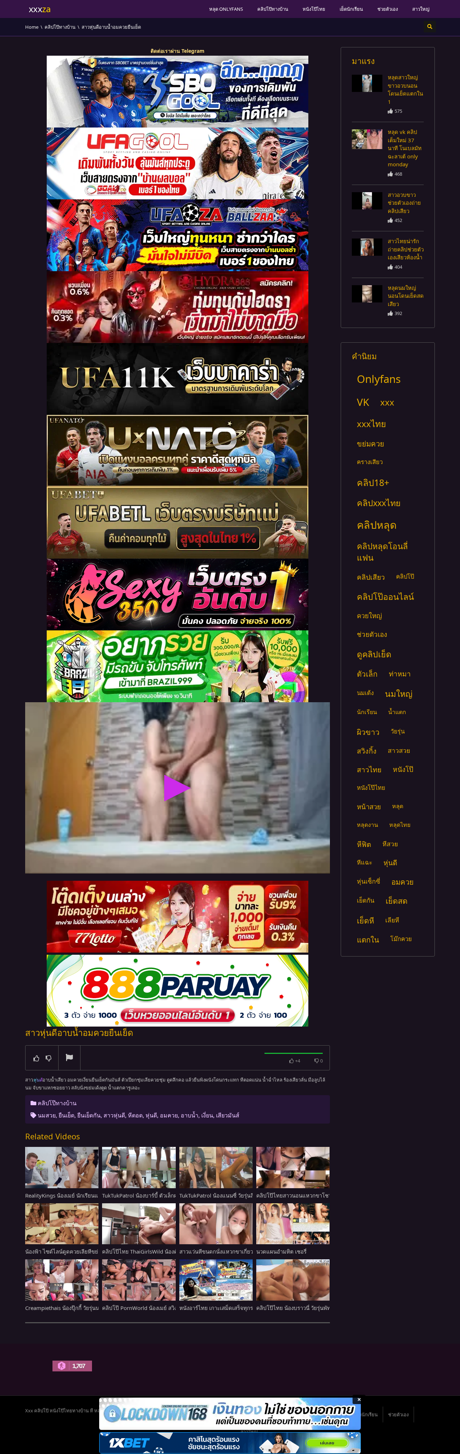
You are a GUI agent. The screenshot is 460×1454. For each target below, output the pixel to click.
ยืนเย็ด (66, 1115)
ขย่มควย (370, 444)
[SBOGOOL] (177, 92)
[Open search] (430, 26)
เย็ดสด (397, 900)
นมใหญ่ (399, 693)
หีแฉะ (364, 862)
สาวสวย (399, 750)
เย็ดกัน (365, 900)
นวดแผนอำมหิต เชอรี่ (281, 1251)
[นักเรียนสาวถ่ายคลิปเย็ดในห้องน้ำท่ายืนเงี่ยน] (367, 83)
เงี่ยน (207, 1115)
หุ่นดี (151, 1115)
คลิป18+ (373, 482)
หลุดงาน (367, 825)
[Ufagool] (177, 163)
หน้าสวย (369, 806)
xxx (387, 402)
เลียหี (392, 920)
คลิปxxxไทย (379, 503)
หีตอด (135, 1115)
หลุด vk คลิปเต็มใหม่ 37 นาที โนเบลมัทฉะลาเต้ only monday (405, 148)
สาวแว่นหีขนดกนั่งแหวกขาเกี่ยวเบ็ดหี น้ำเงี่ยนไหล (236, 1251)
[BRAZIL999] (177, 666)
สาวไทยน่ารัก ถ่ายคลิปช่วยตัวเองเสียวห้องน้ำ (406, 249)
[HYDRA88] (177, 307)
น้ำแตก (397, 712)
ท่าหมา (400, 674)
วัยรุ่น (398, 731)
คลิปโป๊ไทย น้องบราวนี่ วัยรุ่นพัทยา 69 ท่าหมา (309, 1307)
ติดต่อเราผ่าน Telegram (177, 50)
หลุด (397, 806)
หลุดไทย (399, 825)
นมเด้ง (365, 693)
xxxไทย (371, 424)
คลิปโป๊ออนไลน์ (385, 596)
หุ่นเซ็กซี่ (368, 881)
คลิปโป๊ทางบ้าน (272, 9)
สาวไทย (369, 769)
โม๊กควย (401, 939)
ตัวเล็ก (367, 674)
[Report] (69, 1058)
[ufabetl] (177, 523)
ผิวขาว (368, 732)
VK (363, 402)
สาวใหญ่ (420, 9)
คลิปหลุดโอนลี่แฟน (382, 552)
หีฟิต (364, 844)
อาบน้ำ (189, 1115)
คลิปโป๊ (405, 576)
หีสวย (390, 843)
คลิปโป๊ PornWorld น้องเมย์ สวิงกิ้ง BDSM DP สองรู (161, 1307)
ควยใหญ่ (369, 615)
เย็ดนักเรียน (351, 9)
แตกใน (368, 940)
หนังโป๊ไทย (314, 9)
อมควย (169, 1115)
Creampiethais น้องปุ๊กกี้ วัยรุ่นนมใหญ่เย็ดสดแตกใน (85, 1307)
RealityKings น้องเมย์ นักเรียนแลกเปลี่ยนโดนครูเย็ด (85, 1195)
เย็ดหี (365, 920)
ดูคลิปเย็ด (374, 654)
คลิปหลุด (377, 525)
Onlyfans (379, 379)
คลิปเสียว (371, 577)
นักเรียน (367, 712)
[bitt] (177, 594)
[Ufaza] (177, 235)
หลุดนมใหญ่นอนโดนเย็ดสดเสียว (406, 295)
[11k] (177, 379)
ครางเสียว (370, 462)
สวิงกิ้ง (367, 751)
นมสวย (47, 1115)
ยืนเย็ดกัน (89, 1115)
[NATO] (177, 451)
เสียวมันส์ (227, 1115)
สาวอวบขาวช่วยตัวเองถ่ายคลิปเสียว (404, 202)
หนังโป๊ (403, 769)
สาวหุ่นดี (114, 1115)
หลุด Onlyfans (226, 9)
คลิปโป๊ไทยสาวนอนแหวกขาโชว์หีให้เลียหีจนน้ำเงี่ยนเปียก (322, 1195)
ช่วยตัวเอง (387, 9)
